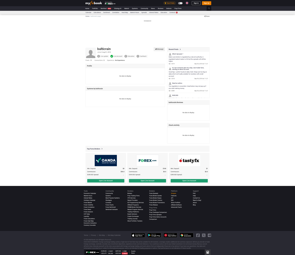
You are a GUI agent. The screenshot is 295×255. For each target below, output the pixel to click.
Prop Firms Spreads (155, 214)
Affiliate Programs (133, 205)
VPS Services (131, 198)
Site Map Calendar (114, 235)
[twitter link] (203, 235)
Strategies (109, 200)
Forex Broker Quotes (155, 196)
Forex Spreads (153, 193)
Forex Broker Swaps (155, 198)
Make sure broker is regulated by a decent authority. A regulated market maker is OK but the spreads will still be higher (187, 59)
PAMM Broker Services (134, 207)
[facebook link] (198, 235)
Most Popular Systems (113, 198)
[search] (210, 8)
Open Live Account (106, 181)
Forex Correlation (89, 207)
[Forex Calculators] (208, 252)
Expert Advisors (132, 214)
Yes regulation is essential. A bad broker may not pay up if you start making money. (187, 87)
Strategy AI (117, 8)
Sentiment (106, 12)
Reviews (160, 8)
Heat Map (125, 12)
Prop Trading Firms (133, 196)
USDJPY (104, 253)
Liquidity (86, 216)
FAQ (194, 193)
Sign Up (206, 3)
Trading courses (132, 218)
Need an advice (177, 83)
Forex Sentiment (111, 207)
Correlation (115, 12)
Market (126, 8)
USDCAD (118, 253)
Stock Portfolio (175, 202)
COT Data (87, 214)
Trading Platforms (133, 212)
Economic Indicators (90, 223)
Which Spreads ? (177, 54)
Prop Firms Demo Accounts (157, 217)
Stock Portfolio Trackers (134, 221)
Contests (173, 12)
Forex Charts (110, 205)
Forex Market (88, 202)
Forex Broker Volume (155, 200)
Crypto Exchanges (133, 216)
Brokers (168, 8)
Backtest (106, 8)
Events (133, 251)
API (172, 198)
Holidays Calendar (89, 200)
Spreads (144, 12)
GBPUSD (118, 251)
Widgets (173, 193)
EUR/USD (175, 95)
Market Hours (134, 12)
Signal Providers (132, 200)
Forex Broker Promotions (157, 202)
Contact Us (196, 198)
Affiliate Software (176, 205)
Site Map (102, 235)
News (153, 8)
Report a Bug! (197, 200)
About (195, 202)
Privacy (93, 235)
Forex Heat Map (89, 221)
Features (173, 196)
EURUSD (104, 251)
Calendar (88, 12)
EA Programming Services (135, 202)
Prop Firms (177, 8)
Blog (194, 205)
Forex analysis (88, 212)
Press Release (153, 205)
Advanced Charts (176, 207)
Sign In (196, 3)
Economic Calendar (90, 193)
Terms (86, 235)
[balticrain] (170, 54)
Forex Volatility (88, 205)
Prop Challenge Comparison (158, 212)
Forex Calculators (89, 218)
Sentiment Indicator (112, 209)
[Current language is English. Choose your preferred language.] (187, 3)
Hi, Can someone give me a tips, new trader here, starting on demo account (188, 68)
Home (87, 8)
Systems (135, 8)
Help (194, 196)
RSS (172, 200)
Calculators (97, 12)
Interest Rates (153, 12)
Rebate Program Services (135, 209)
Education (164, 12)
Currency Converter (90, 225)
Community (144, 8)
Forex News (87, 209)
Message (160, 49)
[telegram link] (209, 235)
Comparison (153, 219)
